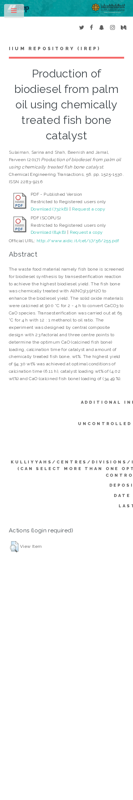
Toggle (14, 12)
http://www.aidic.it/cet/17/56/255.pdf (78, 240)
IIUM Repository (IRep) (54, 48)
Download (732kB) (49, 209)
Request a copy (88, 209)
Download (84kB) (48, 232)
